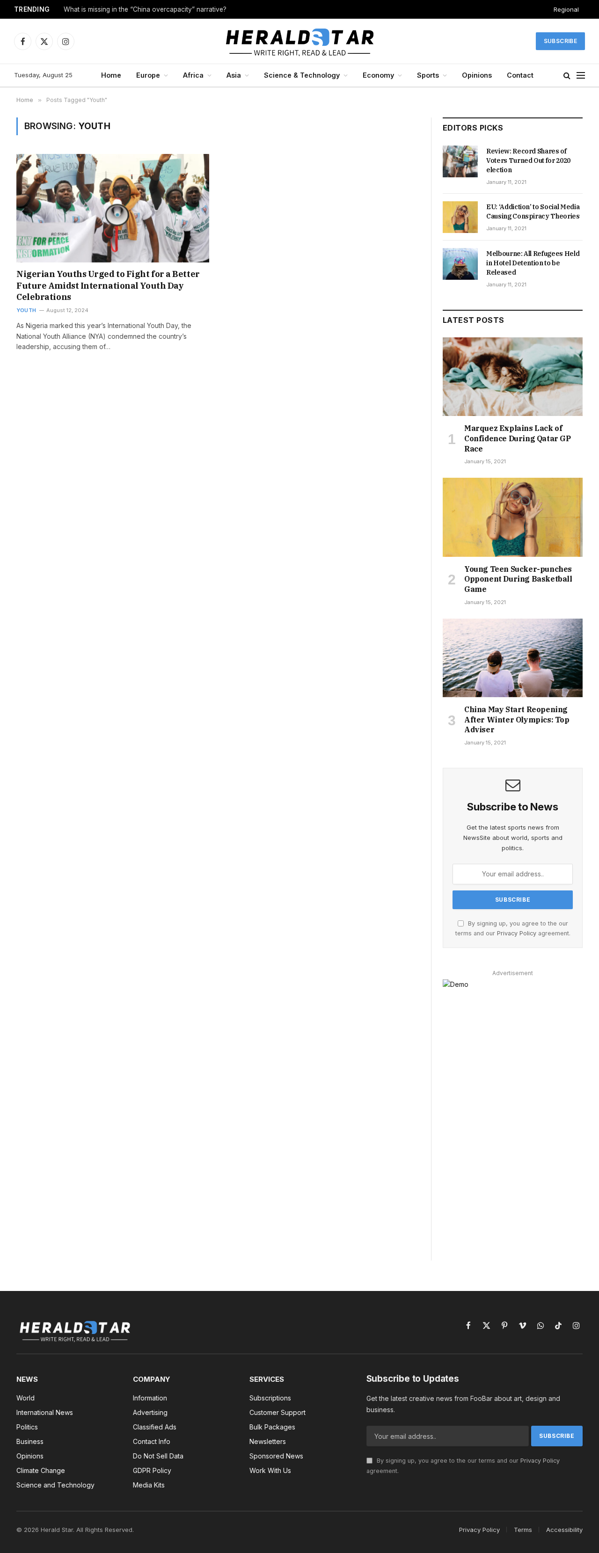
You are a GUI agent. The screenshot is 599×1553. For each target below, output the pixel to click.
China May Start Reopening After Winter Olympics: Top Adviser (517, 720)
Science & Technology (302, 75)
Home (111, 75)
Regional (566, 9)
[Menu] (581, 75)
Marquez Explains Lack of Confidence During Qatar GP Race (517, 438)
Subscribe (560, 40)
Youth (26, 310)
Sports (428, 75)
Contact (520, 75)
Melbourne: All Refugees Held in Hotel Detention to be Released (532, 263)
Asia (233, 75)
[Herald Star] (299, 41)
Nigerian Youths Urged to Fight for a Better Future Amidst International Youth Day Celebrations (108, 285)
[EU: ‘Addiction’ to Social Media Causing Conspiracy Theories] (460, 217)
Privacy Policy (516, 933)
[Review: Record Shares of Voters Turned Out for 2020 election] (460, 161)
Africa (193, 75)
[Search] (567, 75)
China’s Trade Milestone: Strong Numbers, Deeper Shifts (148, 9)
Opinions (477, 75)
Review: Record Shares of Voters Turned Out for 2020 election (528, 160)
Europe (148, 75)
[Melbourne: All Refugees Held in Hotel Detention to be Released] (460, 264)
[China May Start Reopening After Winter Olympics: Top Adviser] (513, 658)
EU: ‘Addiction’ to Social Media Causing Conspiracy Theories (533, 211)
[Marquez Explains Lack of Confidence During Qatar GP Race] (513, 376)
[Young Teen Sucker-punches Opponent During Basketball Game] (513, 517)
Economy (378, 75)
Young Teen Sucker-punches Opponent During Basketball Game (518, 579)
